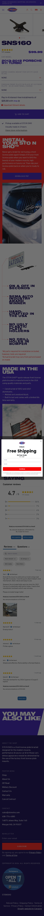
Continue (22, 469)
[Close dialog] (41, 441)
